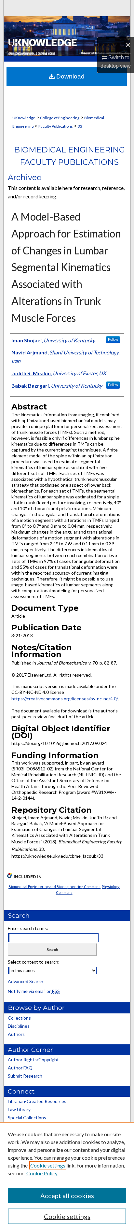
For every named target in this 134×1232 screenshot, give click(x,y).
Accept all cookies (67, 1195)
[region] (67, 1177)
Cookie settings (47, 1165)
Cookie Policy (42, 1173)
